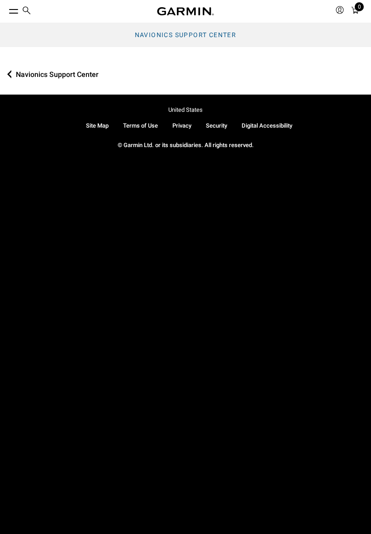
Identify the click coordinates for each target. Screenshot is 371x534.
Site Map (97, 125)
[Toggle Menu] (5, 9)
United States (185, 109)
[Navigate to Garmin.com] (185, 11)
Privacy (181, 125)
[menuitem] (26, 11)
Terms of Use (140, 125)
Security (216, 125)
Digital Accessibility (267, 125)
